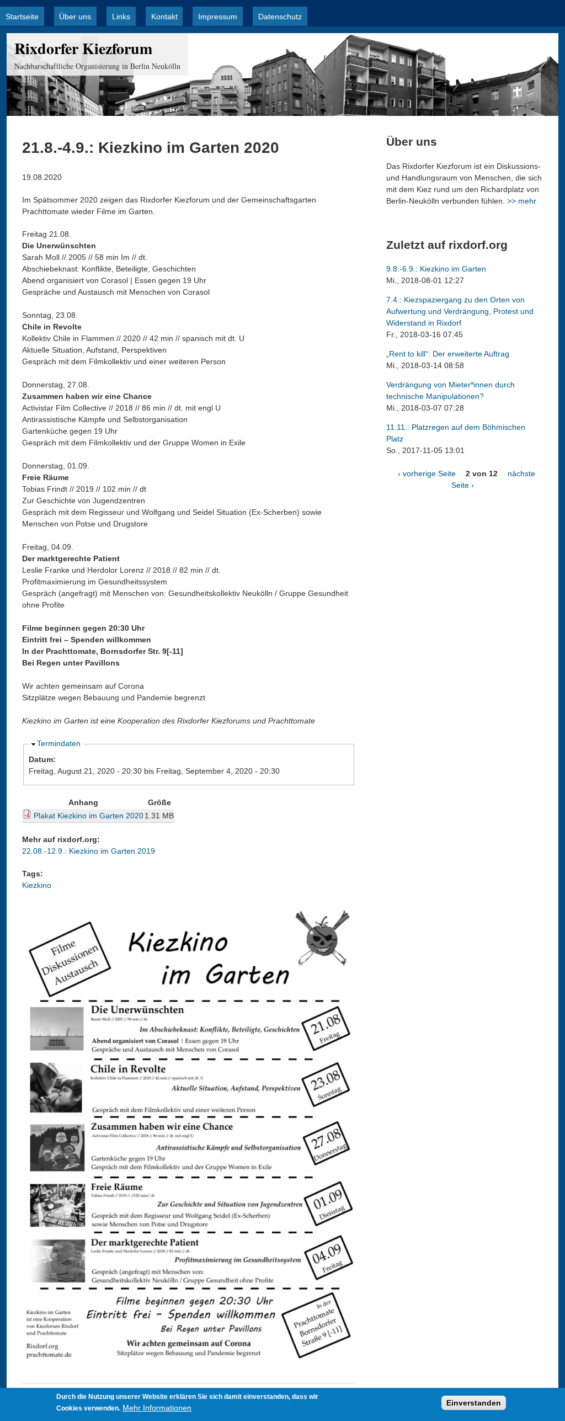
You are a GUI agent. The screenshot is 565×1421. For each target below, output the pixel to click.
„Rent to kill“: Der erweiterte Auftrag (447, 353)
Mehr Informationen (156, 1407)
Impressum (217, 16)
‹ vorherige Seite (427, 473)
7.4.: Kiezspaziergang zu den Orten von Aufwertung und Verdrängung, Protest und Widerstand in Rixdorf (460, 311)
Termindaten (59, 743)
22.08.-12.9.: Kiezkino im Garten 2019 (88, 851)
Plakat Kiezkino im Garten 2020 (88, 815)
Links (121, 16)
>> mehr (521, 200)
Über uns (75, 16)
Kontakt (164, 16)
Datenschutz (280, 16)
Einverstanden (473, 1402)
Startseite (22, 16)
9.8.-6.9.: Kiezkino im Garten (436, 268)
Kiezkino (36, 885)
